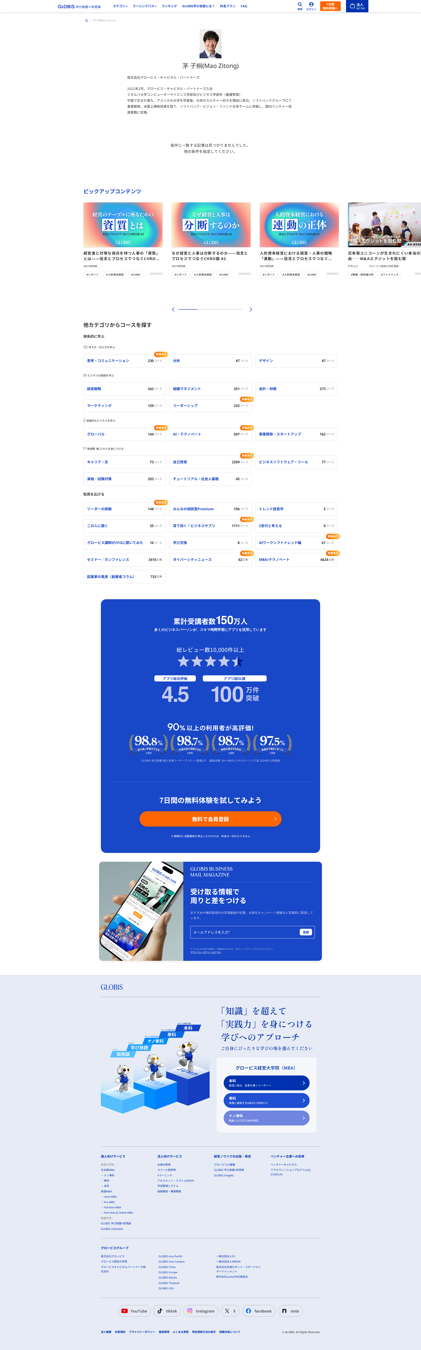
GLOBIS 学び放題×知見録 (116, 1223)
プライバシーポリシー (142, 1332)
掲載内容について (229, 1332)
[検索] (300, 6)
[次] (248, 309)
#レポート (92, 274)
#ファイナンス (390, 274)
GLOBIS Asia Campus (172, 1261)
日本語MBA (108, 1170)
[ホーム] (86, 20)
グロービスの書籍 (224, 1164)
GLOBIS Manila (168, 1277)
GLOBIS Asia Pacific (170, 1256)
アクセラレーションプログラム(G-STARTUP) (291, 1172)
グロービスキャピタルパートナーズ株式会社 (123, 1269)
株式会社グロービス (113, 1256)
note (295, 1311)
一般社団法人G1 (225, 1256)
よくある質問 (181, 1332)
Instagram (205, 1311)
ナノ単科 (244, 1117)
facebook (263, 1311)
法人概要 (106, 1332)
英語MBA (106, 1191)
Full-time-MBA (112, 1207)
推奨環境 (164, 1332)
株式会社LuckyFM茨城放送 (232, 1277)
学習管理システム (167, 1186)
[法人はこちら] (357, 6)
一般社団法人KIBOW (228, 1261)
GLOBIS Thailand (169, 1283)
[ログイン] (311, 6)
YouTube (139, 1311)
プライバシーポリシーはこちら (205, 952)
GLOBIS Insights (224, 1175)
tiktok (171, 1311)
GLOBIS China (167, 1267)
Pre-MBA (109, 1202)
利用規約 (120, 1332)
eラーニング (164, 1175)
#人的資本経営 (115, 274)
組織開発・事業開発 (169, 1191)
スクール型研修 (166, 1170)
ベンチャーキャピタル (284, 1164)
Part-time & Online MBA (118, 1212)
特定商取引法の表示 (204, 1332)
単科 (248, 1100)
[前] (172, 309)
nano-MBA (110, 1196)
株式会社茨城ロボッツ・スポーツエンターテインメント (238, 1269)
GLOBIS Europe (168, 1272)
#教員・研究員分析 (362, 274)
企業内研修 (164, 1164)
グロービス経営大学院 (114, 1261)
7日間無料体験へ (330, 6)
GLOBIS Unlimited (112, 1229)
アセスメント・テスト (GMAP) (175, 1180)
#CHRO (135, 274)
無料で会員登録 (210, 819)
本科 (250, 1082)
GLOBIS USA (166, 1288)
